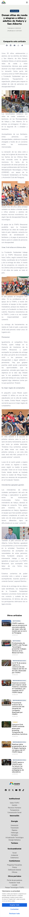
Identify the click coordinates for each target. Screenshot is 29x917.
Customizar (14, 909)
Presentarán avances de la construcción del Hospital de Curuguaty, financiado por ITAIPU (18, 708)
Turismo (15, 722)
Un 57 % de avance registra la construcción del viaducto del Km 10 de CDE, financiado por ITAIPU (19, 668)
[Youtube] (16, 790)
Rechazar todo (14, 914)
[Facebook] (6, 790)
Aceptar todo (14, 905)
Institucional (14, 11)
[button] (26, 2)
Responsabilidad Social (19, 660)
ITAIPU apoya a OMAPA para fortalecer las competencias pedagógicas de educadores (18, 767)
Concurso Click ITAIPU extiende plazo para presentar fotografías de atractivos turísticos (19, 729)
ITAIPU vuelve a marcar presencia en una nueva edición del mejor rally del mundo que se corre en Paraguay (19, 628)
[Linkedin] (20, 790)
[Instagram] (9, 790)
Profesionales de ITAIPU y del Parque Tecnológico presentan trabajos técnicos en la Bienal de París (19, 648)
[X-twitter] (13, 790)
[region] (14, 902)
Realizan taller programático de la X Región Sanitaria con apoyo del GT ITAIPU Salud (19, 748)
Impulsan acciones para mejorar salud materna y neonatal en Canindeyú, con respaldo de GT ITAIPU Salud (19, 687)
